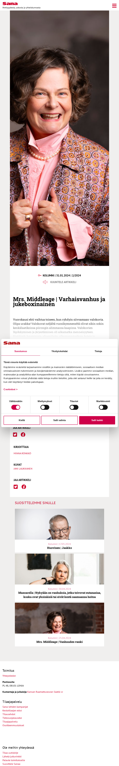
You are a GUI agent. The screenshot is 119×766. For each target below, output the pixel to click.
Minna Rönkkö (22, 453)
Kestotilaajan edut (12, 710)
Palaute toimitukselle (13, 760)
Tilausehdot (8, 714)
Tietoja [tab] (98, 351)
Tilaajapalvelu (10, 721)
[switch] (44, 407)
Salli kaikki (97, 420)
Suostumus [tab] (20, 351)
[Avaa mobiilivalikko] (114, 5)
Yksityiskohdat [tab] (59, 351)
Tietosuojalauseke (12, 717)
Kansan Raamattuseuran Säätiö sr (45, 691)
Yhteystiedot (9, 675)
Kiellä (22, 420)
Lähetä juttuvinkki (12, 756)
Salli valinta (59, 420)
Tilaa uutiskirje (10, 752)
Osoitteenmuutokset (13, 725)
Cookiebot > (11, 389)
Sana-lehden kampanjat (15, 706)
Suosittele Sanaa (11, 763)
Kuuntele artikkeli (63, 282)
